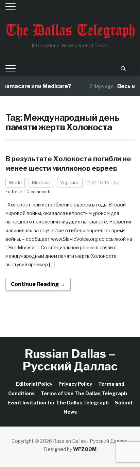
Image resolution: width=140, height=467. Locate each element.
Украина (70, 182)
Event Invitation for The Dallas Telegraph (58, 402)
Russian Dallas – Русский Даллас (70, 360)
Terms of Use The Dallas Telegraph (84, 393)
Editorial (13, 191)
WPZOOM (85, 449)
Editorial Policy (34, 384)
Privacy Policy (75, 384)
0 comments (39, 191)
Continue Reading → (38, 284)
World (15, 182)
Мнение (41, 182)
